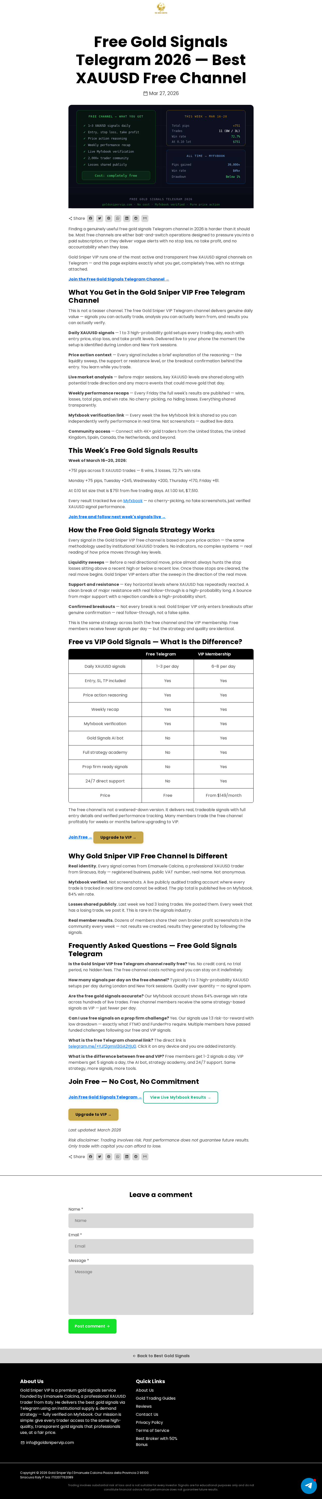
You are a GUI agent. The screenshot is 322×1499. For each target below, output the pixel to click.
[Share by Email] (144, 218)
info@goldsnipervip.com (47, 1442)
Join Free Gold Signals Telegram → (105, 1097)
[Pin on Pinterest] (108, 218)
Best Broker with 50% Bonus (156, 1441)
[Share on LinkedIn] (126, 218)
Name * (75, 1209)
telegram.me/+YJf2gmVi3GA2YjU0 (102, 1046)
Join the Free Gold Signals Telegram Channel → (118, 279)
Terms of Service (152, 1430)
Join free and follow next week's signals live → (117, 517)
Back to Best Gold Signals (161, 1356)
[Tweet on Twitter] (99, 218)
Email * (75, 1235)
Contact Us (147, 1414)
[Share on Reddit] (135, 218)
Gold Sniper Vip (59, 1473)
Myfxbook (133, 501)
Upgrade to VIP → (118, 837)
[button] (309, 1486)
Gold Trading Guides (156, 1398)
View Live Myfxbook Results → (180, 1097)
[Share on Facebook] (90, 218)
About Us (145, 1390)
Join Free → (80, 837)
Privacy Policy (149, 1422)
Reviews (144, 1406)
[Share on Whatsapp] (117, 218)
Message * (78, 1260)
